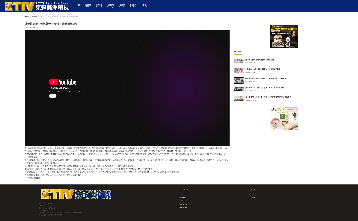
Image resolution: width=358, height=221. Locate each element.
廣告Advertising (144, 6)
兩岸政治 (35, 16)
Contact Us (183, 207)
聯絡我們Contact (133, 6)
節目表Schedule (122, 6)
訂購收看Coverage (110, 6)
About (182, 194)
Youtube (253, 197)
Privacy (182, 197)
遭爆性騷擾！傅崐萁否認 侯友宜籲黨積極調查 (62, 16)
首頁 (27, 16)
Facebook (253, 194)
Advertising (183, 204)
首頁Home (79, 6)
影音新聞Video (88, 6)
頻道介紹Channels (99, 6)
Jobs (181, 200)
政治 (42, 16)
